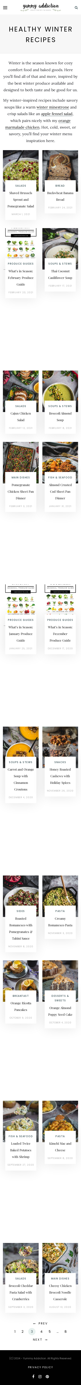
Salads (20, 185)
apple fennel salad (56, 113)
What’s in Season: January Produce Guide (21, 633)
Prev (43, 1323)
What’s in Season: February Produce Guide (21, 277)
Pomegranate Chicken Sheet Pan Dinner (21, 491)
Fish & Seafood (60, 477)
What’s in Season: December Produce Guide (60, 633)
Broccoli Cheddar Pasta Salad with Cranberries (21, 1292)
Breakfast (21, 996)
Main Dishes (21, 477)
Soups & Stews (60, 263)
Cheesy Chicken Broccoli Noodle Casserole (60, 1292)
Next (38, 1340)
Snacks (60, 762)
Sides (21, 911)
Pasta (60, 911)
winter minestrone (53, 107)
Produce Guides (21, 263)
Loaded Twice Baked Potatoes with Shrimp (20, 1150)
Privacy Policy (40, 1367)
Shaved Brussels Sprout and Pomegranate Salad (20, 199)
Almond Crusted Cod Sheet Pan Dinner (60, 491)
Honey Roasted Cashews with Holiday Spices (60, 776)
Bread (60, 185)
